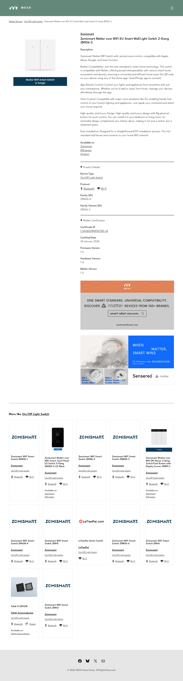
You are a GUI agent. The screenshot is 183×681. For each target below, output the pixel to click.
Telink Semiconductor (22, 613)
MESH (26, 8)
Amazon (84, 154)
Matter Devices (15, 22)
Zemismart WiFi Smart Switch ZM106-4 (90, 458)
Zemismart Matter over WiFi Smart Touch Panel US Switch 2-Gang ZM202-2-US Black (57, 462)
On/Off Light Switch (33, 22)
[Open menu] (172, 8)
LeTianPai (83, 547)
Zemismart (87, 34)
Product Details (91, 167)
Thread (32, 624)
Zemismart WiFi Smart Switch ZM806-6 (123, 542)
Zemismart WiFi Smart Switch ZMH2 (56, 606)
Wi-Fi (104, 189)
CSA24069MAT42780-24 (94, 231)
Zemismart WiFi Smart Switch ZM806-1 (22, 458)
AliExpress (86, 150)
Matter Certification (94, 220)
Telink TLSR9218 (19, 606)
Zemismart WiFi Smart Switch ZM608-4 (22, 542)
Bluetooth (89, 189)
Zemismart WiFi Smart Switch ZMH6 (157, 542)
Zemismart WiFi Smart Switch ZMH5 (56, 542)
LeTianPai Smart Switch (90, 541)
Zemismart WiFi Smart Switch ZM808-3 (123, 458)
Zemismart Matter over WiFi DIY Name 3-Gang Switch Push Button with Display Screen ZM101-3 (158, 462)
